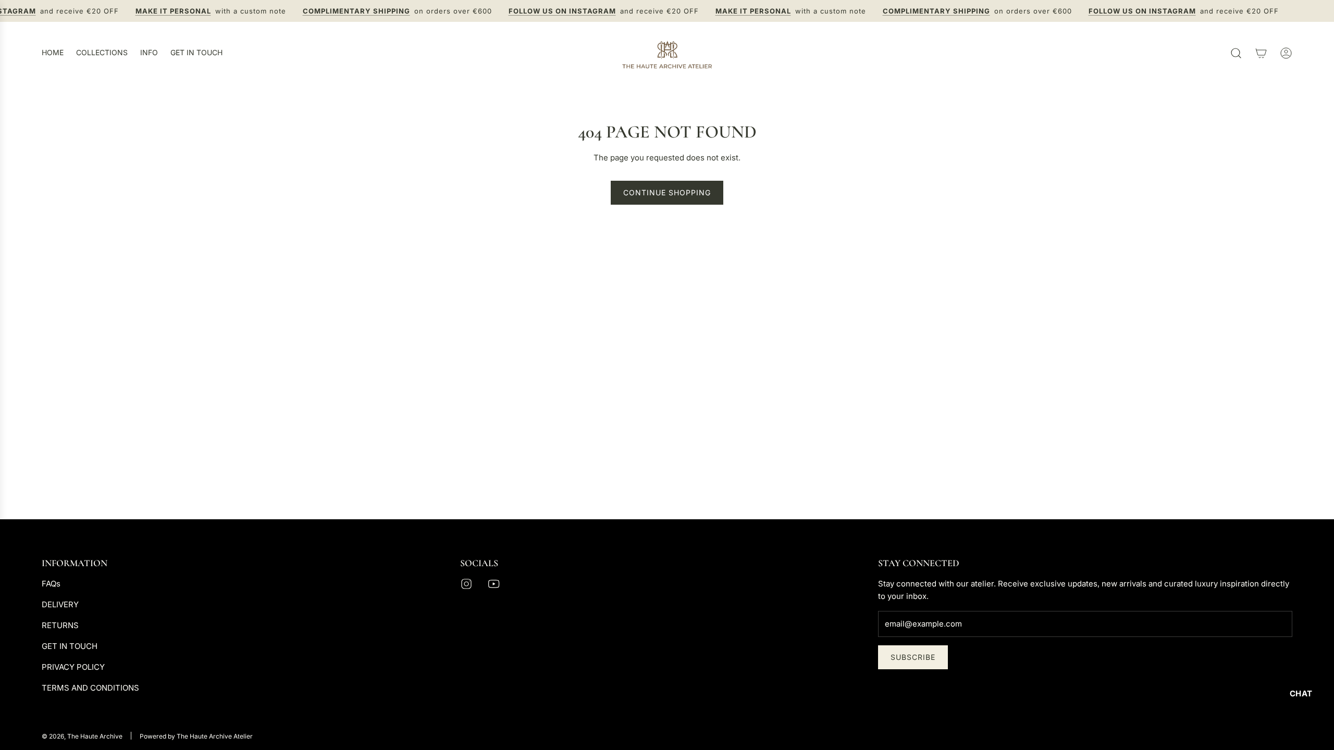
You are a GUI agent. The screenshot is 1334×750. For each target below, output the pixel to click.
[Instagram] (466, 583)
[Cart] (1261, 53)
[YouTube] (493, 583)
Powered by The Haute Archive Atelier (196, 736)
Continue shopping (667, 192)
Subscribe (913, 657)
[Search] (1236, 53)
